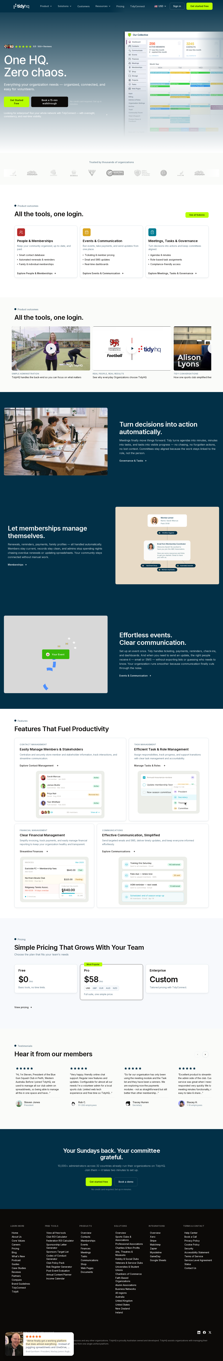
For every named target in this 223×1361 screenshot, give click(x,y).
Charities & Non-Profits (127, 1247)
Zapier (153, 1248)
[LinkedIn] (198, 1332)
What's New (17, 1256)
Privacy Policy (191, 1240)
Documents (86, 1272)
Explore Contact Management (37, 765)
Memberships (15, 564)
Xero (152, 1236)
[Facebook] (204, 1332)
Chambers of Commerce (128, 1274)
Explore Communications (116, 851)
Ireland (118, 1312)
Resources (102, 6)
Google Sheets (157, 1260)
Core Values (17, 1240)
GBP (95, 988)
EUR (101, 988)
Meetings (85, 1252)
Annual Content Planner (58, 1274)
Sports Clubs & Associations (122, 1238)
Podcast (15, 1260)
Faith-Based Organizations (122, 1279)
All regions (120, 1292)
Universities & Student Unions (126, 1268)
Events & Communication (133, 675)
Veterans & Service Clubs (128, 1262)
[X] (210, 1332)
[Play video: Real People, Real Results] (132, 348)
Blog (13, 1252)
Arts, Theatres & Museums (123, 1253)
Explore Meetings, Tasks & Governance (170, 273)
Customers (83, 6)
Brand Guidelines (20, 1283)
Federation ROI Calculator (59, 1240)
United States (122, 1304)
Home (14, 1232)
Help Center (190, 1232)
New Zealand (122, 1308)
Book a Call (190, 1236)
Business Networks (125, 1289)
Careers (15, 1244)
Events (84, 1244)
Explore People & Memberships (35, 273)
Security (188, 1248)
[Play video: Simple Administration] (51, 348)
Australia (119, 1296)
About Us (16, 1236)
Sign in (177, 6)
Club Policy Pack (54, 1262)
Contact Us (189, 1268)
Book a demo (126, 1181)
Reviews (15, 1272)
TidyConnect (137, 6)
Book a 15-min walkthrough (50, 102)
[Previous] (197, 1054)
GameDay (154, 1256)
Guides (14, 1264)
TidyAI (14, 1291)
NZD (115, 988)
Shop (83, 1264)
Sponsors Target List (57, 1251)
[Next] (205, 1054)
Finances (85, 1248)
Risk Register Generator (58, 1266)
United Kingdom (123, 1300)
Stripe (152, 1240)
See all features (197, 215)
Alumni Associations (125, 1285)
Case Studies (18, 1268)
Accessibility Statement (196, 1252)
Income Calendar (55, 1278)
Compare (16, 1279)
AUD (108, 988)
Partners (15, 1275)
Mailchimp (155, 1244)
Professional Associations (128, 1244)
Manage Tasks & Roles (147, 765)
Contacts (85, 1236)
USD (88, 988)
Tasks (83, 1256)
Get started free (199, 6)
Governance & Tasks (131, 460)
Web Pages (86, 1268)
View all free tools (55, 1232)
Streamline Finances (31, 851)
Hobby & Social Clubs (126, 1259)
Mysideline (155, 1252)
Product (44, 6)
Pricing (120, 6)
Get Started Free (16, 102)
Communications (89, 1260)
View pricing (21, 1007)
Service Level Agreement (197, 1260)
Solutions (63, 6)
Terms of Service (193, 1256)
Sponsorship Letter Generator (56, 1246)
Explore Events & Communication (101, 273)
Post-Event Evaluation (57, 1270)
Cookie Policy (191, 1244)
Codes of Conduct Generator (55, 1257)
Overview (85, 1232)
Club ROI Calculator (56, 1236)
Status (187, 1264)
